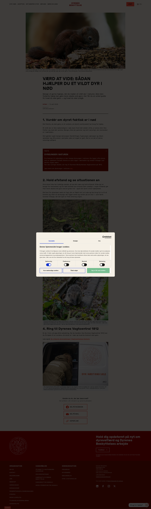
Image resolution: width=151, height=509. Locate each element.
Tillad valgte (74, 270)
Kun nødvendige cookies (50, 270)
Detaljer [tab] (75, 241)
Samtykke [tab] (52, 241)
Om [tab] (99, 241)
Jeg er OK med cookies (98, 270)
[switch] (66, 264)
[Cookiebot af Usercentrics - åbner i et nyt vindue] (103, 237)
